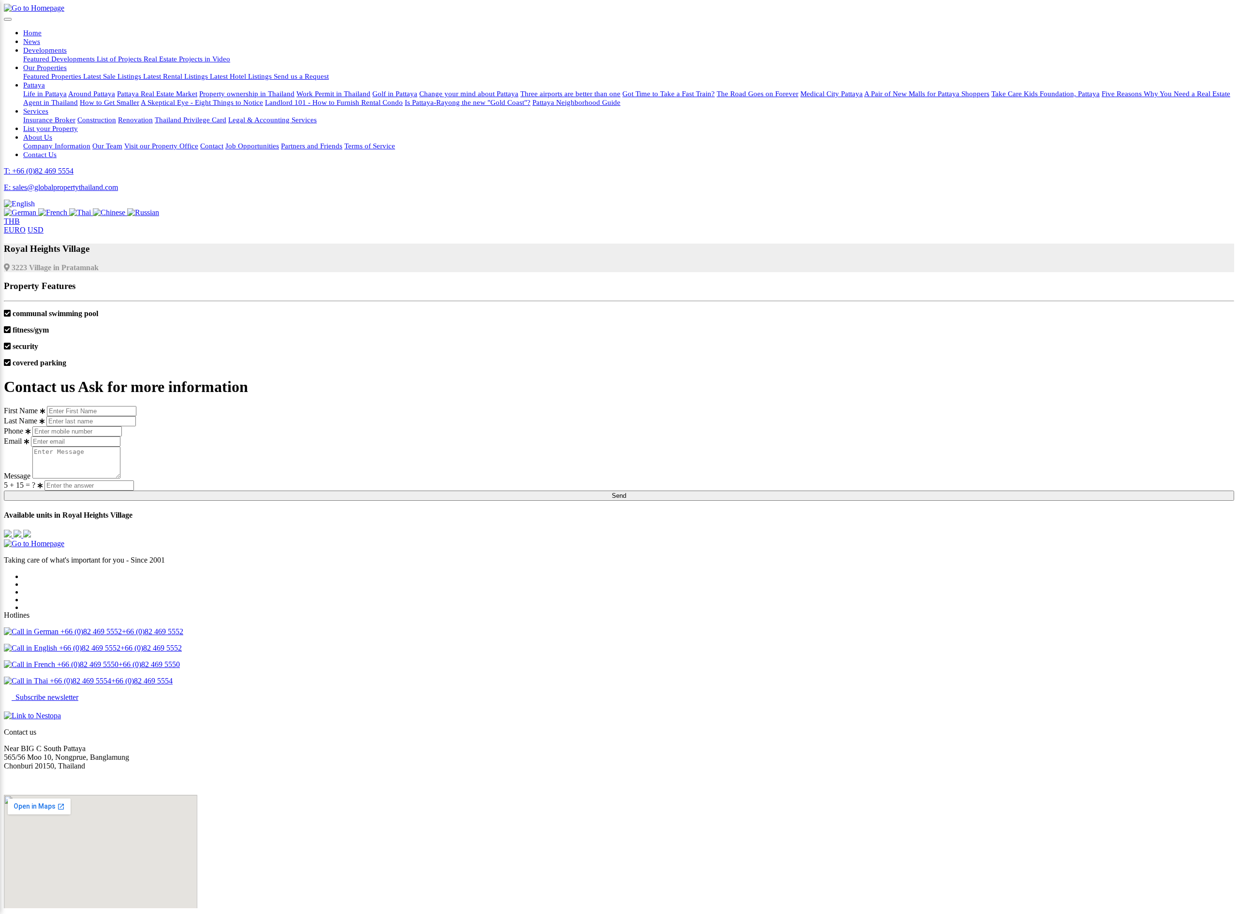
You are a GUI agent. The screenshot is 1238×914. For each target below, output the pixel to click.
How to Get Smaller (109, 102)
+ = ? (20, 485)
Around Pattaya (91, 93)
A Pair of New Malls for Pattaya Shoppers (926, 93)
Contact (211, 146)
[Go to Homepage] (34, 8)
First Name (21, 410)
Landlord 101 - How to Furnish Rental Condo (334, 102)
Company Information (56, 146)
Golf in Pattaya (394, 93)
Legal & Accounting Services (272, 120)
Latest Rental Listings (176, 76)
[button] (19, 204)
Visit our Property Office (161, 146)
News (31, 41)
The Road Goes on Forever (757, 93)
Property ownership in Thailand (247, 93)
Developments (45, 50)
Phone (13, 431)
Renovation (135, 120)
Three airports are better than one (570, 93)
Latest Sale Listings (113, 76)
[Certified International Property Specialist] (18, 535)
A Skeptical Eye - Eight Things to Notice (202, 102)
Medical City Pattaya (831, 93)
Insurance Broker (49, 120)
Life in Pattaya (45, 93)
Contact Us (40, 154)
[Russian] (143, 212)
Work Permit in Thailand (333, 93)
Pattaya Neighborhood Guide (576, 102)
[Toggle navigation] (8, 19)
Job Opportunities (252, 146)
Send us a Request (301, 76)
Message (17, 476)
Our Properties (45, 67)
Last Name (20, 421)
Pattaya (34, 85)
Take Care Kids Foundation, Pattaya (1045, 93)
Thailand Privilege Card (190, 120)
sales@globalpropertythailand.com (56, 782)
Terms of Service (369, 146)
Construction (96, 120)
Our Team (107, 146)
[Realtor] (27, 535)
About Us (37, 137)
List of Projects (120, 59)
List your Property (50, 128)
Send (619, 495)
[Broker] (9, 535)
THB (12, 221)
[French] (53, 212)
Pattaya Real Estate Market (157, 93)
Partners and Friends (311, 146)
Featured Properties (53, 76)
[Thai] (81, 212)
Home (32, 33)
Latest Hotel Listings (242, 76)
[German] (21, 212)
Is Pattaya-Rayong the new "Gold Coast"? (468, 102)
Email (13, 441)
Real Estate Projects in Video (187, 59)
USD (36, 230)
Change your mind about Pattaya (468, 93)
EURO (15, 230)
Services (35, 111)
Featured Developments (60, 59)
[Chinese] (110, 212)
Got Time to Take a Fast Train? (668, 93)
